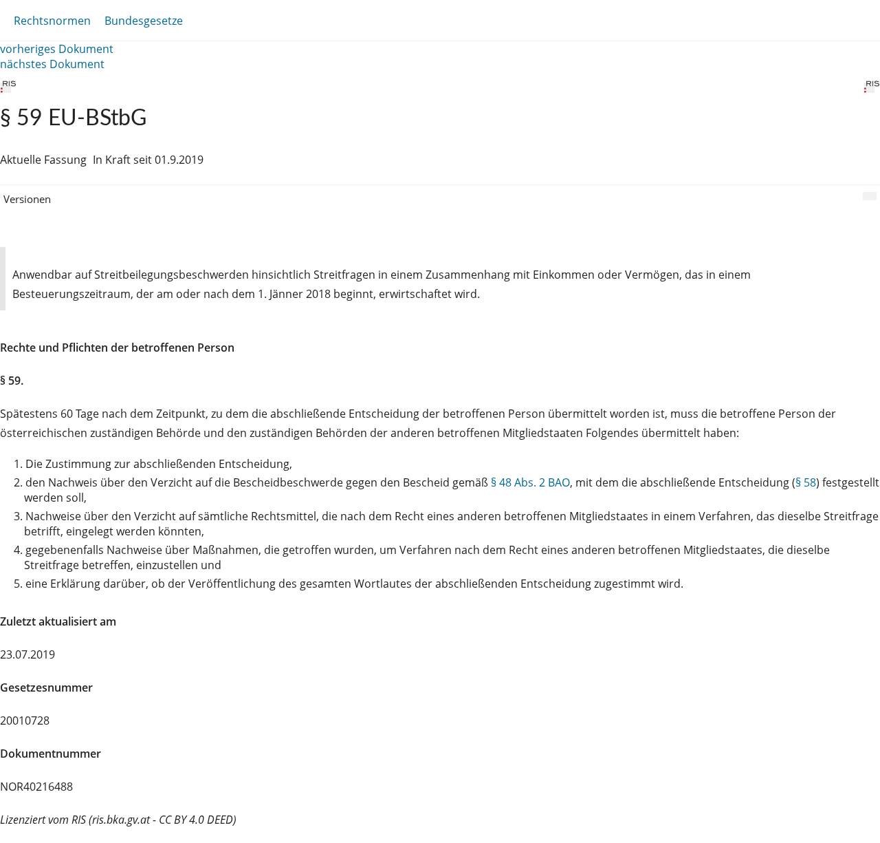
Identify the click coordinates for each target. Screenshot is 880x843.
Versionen (27, 199)
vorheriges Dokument (56, 48)
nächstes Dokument (52, 64)
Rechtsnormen (52, 20)
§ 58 (805, 482)
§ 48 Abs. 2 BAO (530, 482)
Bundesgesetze (143, 20)
